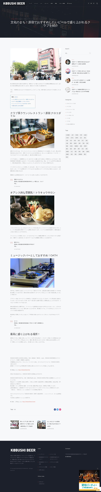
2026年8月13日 (75, 66)
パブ (67, 121)
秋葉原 (67, 151)
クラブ (16, 18)
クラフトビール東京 (54, 462)
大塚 (67, 140)
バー (67, 118)
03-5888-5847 (17, 327)
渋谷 (82, 148)
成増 (79, 143)
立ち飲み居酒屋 (69, 124)
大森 (78, 140)
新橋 (67, 146)
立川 (71, 151)
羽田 (75, 151)
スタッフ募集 (53, 466)
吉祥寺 (77, 137)
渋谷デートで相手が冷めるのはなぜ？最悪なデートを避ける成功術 (81, 63)
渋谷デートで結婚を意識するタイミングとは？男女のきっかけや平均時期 (81, 90)
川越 (67, 143)
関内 (75, 154)
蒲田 (83, 151)
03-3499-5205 (17, 186)
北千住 (72, 137)
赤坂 (71, 154)
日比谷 (71, 146)
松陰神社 (76, 146)
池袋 (71, 148)
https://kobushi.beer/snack (28, 401)
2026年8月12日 (75, 75)
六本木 (67, 137)
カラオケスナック (70, 103)
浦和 (78, 148)
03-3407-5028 (17, 249)
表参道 (88, 151)
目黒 (86, 148)
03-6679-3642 (68, 456)
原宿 (15, 409)
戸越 (83, 143)
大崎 (75, 140)
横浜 (67, 148)
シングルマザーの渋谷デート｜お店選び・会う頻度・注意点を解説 (81, 81)
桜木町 (85, 146)
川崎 (86, 140)
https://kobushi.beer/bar (24, 370)
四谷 (85, 137)
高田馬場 (80, 154)
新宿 (87, 143)
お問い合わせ (41, 469)
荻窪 (79, 151)
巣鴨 (71, 143)
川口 (82, 140)
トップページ (41, 454)
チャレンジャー (69, 109)
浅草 (75, 148)
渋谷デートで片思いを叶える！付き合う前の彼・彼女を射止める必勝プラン (81, 72)
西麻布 (67, 154)
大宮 (71, 140)
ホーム (12, 18)
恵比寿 (75, 143)
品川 (81, 137)
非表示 (16, 96)
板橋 (81, 146)
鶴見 (67, 157)
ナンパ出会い (69, 115)
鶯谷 (85, 154)
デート (73, 59)
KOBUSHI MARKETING (23, 468)
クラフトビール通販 (43, 466)
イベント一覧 (53, 454)
